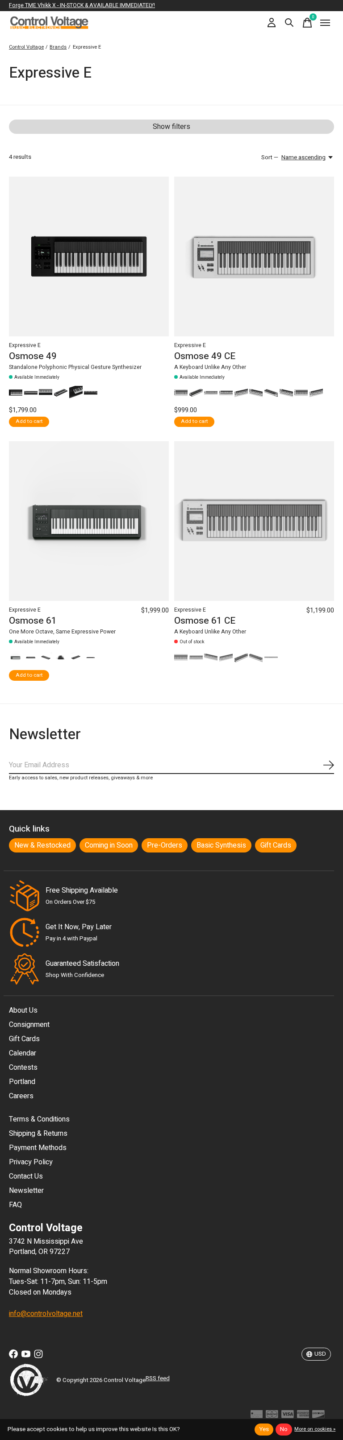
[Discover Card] (318, 1416)
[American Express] (303, 1416)
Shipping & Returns (38, 1133)
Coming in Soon (109, 845)
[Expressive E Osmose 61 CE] (254, 521)
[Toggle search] (289, 23)
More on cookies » (314, 1429)
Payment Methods (38, 1147)
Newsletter (26, 1190)
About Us (23, 1010)
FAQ (15, 1205)
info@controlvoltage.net (46, 1313)
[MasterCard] (272, 1416)
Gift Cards (275, 845)
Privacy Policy (31, 1162)
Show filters (171, 126)
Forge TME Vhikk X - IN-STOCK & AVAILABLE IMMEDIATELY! (82, 5)
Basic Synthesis (221, 845)
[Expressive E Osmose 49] (89, 256)
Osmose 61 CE (204, 621)
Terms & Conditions (39, 1119)
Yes (264, 1429)
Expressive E (25, 345)
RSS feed (158, 1378)
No (284, 1429)
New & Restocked (42, 845)
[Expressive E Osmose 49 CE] (254, 256)
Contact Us (26, 1176)
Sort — (269, 157)
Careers (21, 1096)
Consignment (29, 1024)
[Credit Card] (257, 1416)
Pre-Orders (164, 845)
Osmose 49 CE (204, 356)
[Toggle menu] (325, 23)
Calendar (22, 1053)
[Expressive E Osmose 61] (89, 521)
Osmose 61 (33, 621)
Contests (23, 1067)
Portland (22, 1081)
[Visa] (287, 1416)
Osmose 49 (33, 356)
